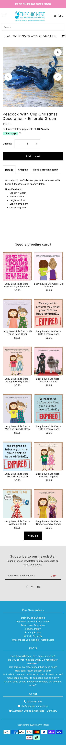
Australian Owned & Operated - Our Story (34, 710)
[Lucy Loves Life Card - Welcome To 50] (17, 503)
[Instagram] (38, 587)
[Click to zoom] (58, 52)
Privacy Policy (33, 632)
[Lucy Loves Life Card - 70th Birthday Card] (48, 408)
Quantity (7, 143)
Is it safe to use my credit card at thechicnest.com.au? (33, 674)
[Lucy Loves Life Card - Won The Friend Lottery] (17, 408)
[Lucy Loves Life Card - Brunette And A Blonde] (48, 503)
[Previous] (8, 77)
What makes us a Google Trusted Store (33, 639)
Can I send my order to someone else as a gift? (33, 678)
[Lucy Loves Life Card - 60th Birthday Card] (48, 313)
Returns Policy (33, 629)
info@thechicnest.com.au (34, 706)
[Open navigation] (4, 16)
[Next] (58, 77)
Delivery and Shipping (33, 617)
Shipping (23, 169)
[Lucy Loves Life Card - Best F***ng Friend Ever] (17, 266)
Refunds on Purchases (33, 625)
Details (9, 170)
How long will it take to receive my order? (33, 656)
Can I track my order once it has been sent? (33, 667)
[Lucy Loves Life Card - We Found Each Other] (17, 313)
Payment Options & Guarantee (33, 621)
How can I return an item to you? (33, 670)
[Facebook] (27, 587)
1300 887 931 (34, 701)
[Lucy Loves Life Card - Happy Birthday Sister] (17, 361)
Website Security (33, 636)
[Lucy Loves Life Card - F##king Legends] (48, 456)
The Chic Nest (42, 725)
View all (33, 535)
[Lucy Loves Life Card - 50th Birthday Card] (17, 456)
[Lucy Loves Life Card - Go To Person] (48, 266)
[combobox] (33, 27)
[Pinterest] (32, 587)
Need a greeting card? (45, 169)
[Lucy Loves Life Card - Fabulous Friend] (48, 361)
